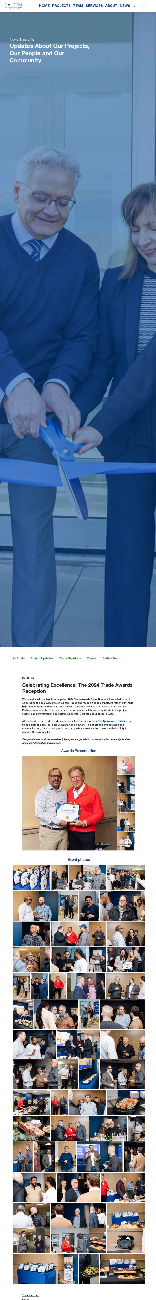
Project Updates (42, 658)
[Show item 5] (126, 841)
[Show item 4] (126, 822)
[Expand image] (69, 803)
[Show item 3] (126, 803)
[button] (94, 6)
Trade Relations (70, 658)
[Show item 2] (126, 784)
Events (91, 658)
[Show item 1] (126, 765)
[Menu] (143, 6)
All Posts (19, 658)
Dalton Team (111, 658)
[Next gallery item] (113, 803)
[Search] (134, 6)
